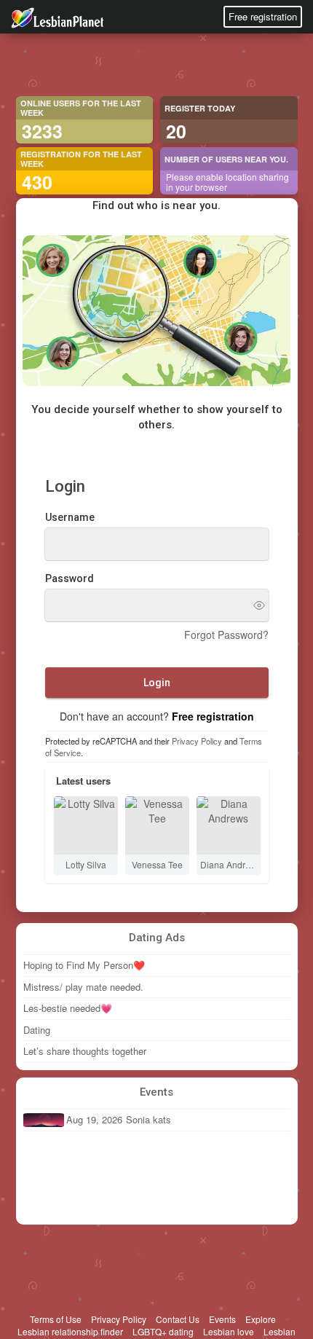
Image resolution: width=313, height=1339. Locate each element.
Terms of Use (56, 1319)
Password (69, 578)
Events (156, 1092)
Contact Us (177, 1319)
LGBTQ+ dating (163, 1331)
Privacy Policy (197, 741)
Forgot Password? (226, 634)
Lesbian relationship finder (70, 1331)
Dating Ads (157, 937)
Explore (260, 1319)
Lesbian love (228, 1331)
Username (70, 517)
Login (156, 682)
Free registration (263, 16)
